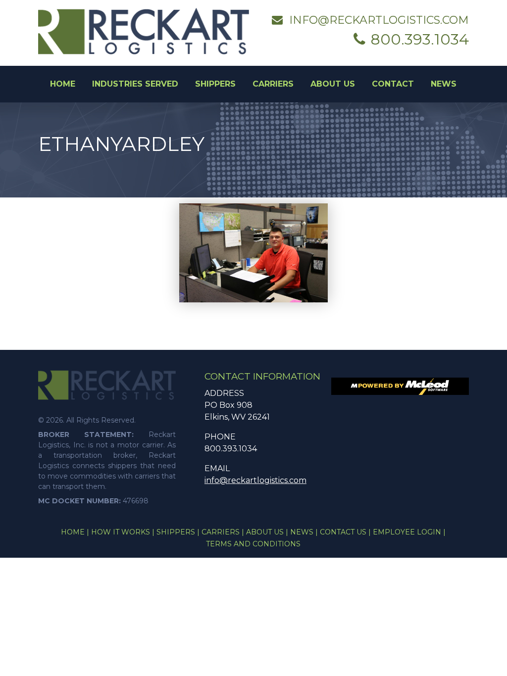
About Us (332, 84)
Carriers (273, 84)
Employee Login (409, 532)
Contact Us (345, 532)
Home (62, 84)
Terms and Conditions (253, 543)
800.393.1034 (420, 39)
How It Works (122, 532)
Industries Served (135, 84)
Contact (393, 84)
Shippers (215, 84)
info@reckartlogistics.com (379, 20)
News (443, 84)
